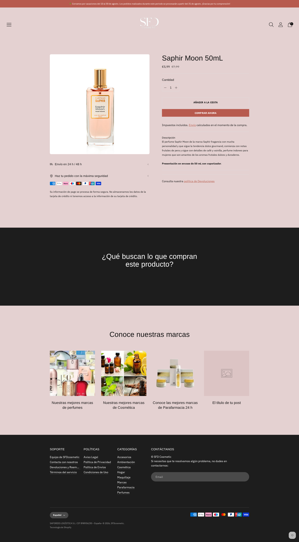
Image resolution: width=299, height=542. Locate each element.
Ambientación (126, 462)
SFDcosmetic (117, 523)
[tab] (168, 137)
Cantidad (168, 79)
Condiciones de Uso (96, 472)
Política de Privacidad (97, 462)
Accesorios (124, 457)
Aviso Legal (91, 457)
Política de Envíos (95, 467)
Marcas (122, 482)
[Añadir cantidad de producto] (165, 87)
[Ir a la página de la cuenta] (280, 24)
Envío (192, 125)
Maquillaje (124, 477)
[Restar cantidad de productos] (176, 87)
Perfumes (123, 492)
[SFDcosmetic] (149, 25)
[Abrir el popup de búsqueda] (271, 24)
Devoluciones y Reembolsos (67, 467)
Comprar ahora (205, 113)
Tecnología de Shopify (60, 527)
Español (57, 515)
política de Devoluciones (199, 181)
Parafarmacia (126, 487)
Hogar (121, 472)
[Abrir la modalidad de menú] (9, 24)
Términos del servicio (63, 472)
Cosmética (124, 467)
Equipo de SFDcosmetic (64, 457)
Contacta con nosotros (64, 462)
